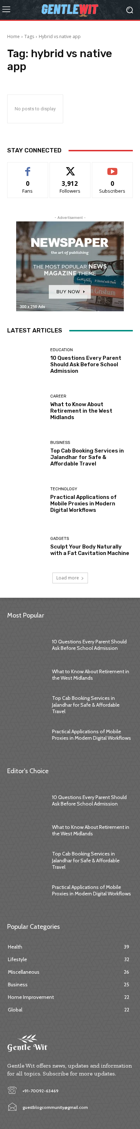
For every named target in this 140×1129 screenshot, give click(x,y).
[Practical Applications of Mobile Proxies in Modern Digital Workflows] (26, 500)
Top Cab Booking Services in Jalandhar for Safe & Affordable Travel (87, 457)
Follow (70, 167)
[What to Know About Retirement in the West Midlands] (26, 407)
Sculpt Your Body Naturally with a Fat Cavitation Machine (89, 549)
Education (61, 350)
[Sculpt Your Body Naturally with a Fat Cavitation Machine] (26, 546)
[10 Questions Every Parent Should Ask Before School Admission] (26, 361)
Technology (63, 489)
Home (13, 36)
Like (28, 167)
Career (58, 396)
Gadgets (59, 539)
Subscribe (112, 167)
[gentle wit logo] (70, 9)
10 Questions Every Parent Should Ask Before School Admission (85, 364)
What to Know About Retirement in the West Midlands (81, 411)
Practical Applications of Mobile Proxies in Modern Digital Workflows (83, 503)
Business (60, 443)
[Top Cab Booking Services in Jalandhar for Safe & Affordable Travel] (26, 454)
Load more (67, 578)
